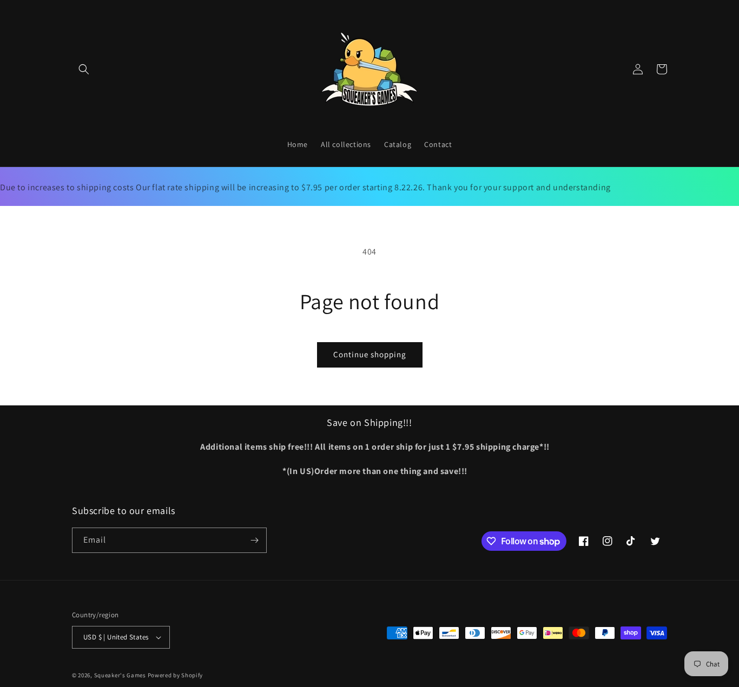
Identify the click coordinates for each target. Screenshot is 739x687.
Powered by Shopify (175, 675)
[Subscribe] (254, 540)
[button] (84, 69)
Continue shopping (369, 354)
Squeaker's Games (121, 675)
